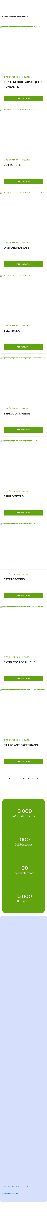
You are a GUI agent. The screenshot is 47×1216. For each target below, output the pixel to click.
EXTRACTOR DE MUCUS (19, 662)
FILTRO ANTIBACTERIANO (21, 745)
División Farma (7, 1126)
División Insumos (8, 1119)
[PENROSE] (23, 215)
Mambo (17, 1193)
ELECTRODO (12, 330)
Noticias (5, 1150)
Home (4, 1141)
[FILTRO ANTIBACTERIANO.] (23, 712)
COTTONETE (12, 165)
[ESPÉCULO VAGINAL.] (23, 381)
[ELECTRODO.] (23, 298)
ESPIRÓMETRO (14, 496)
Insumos (26, 77)
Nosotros (5, 1145)
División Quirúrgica (9, 1128)
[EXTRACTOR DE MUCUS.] (23, 629)
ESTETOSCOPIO (14, 579)
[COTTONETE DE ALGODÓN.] (23, 132)
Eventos (5, 1153)
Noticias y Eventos (8, 1143)
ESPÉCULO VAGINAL (17, 413)
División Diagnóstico (9, 1121)
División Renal (7, 1131)
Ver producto (23, 98)
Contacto (5, 1148)
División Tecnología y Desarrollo (13, 1124)
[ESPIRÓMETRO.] (23, 463)
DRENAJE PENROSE (16, 247)
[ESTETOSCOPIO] (23, 546)
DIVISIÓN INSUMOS (12, 77)
